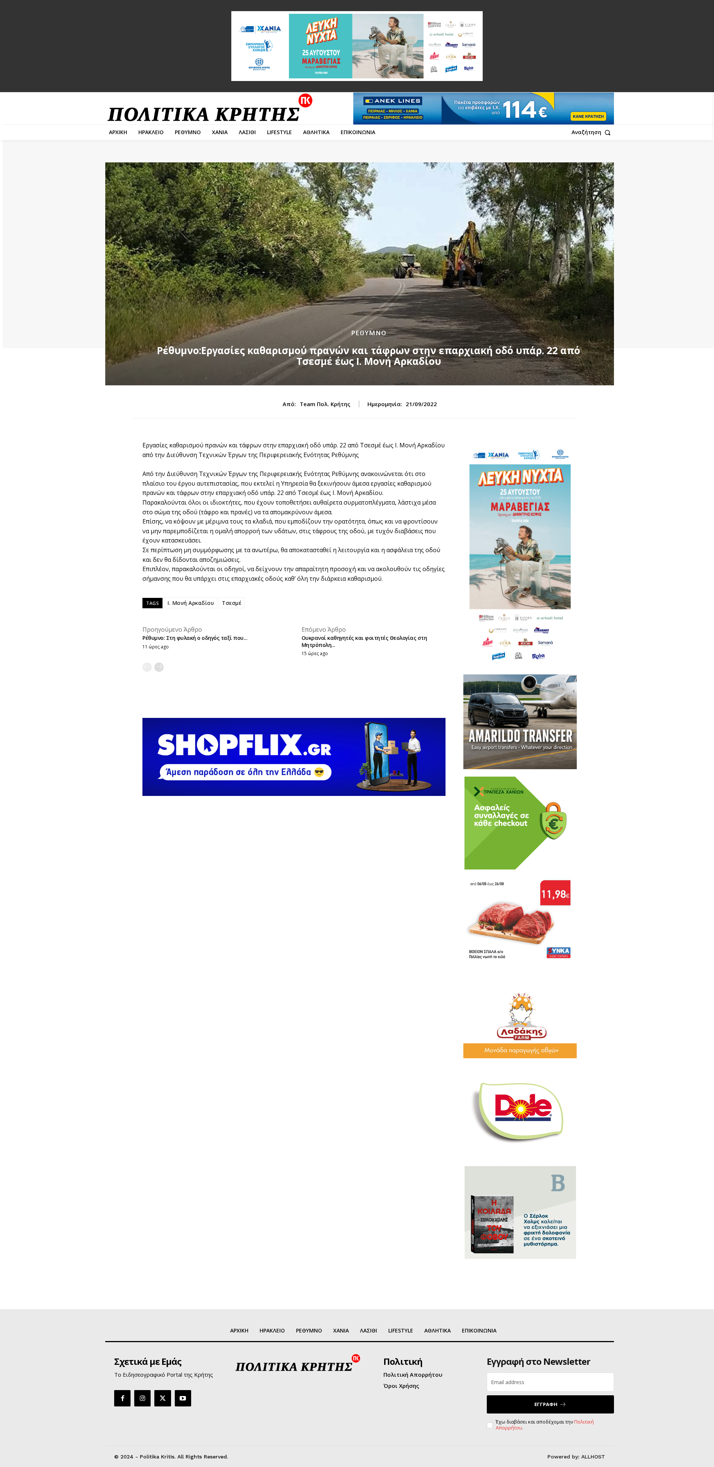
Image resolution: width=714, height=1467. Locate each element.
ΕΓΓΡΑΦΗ (545, 1404)
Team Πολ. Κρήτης (325, 404)
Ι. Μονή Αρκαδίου (190, 602)
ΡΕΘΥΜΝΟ (368, 333)
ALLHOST (593, 1457)
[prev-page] (147, 667)
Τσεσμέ (231, 602)
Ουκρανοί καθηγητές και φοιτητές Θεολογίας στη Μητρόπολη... (364, 641)
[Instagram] (142, 1398)
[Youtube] (183, 1398)
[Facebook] (122, 1398)
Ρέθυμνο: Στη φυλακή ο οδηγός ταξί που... (194, 637)
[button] (593, 132)
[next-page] (159, 667)
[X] (162, 1398)
